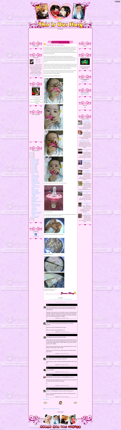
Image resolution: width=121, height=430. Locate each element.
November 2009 (34, 160)
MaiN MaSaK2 (34, 208)
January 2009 (34, 217)
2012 (32, 153)
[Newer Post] (45, 404)
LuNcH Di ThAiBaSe (35, 175)
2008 (32, 218)
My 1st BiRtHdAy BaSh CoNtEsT (86, 203)
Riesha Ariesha (69, 429)
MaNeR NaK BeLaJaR (35, 181)
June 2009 (34, 167)
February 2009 (34, 172)
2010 (32, 156)
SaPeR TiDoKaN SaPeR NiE (36, 201)
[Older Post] (75, 404)
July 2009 (33, 165)
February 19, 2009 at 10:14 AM (62, 371)
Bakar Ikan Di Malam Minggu (86, 171)
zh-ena (38, 59)
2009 (32, 157)
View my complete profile (35, 75)
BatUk (33, 188)
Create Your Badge (36, 236)
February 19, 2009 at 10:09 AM (62, 364)
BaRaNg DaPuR (34, 209)
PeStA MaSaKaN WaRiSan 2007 (86, 192)
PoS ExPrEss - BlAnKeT (36, 216)
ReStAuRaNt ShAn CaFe (36, 187)
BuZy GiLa (33, 210)
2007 (32, 220)
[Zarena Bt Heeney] (36, 235)
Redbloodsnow (49, 375)
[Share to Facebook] (61, 297)
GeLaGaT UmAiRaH (35, 177)
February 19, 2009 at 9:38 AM (61, 353)
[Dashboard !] (117, 1)
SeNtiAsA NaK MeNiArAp (36, 192)
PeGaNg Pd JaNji (34, 199)
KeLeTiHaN (34, 196)
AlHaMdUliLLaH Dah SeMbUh (35, 194)
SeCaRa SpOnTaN (35, 179)
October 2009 (34, 161)
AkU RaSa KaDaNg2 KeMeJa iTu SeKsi (86, 122)
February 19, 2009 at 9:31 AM (61, 331)
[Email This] (58, 297)
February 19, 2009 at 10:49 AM (62, 396)
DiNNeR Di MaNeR (35, 189)
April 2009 (34, 169)
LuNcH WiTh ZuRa (35, 191)
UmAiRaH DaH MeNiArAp (36, 204)
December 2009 (34, 159)
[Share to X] (60, 297)
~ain (47, 305)
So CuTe (33, 173)
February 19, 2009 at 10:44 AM (62, 385)
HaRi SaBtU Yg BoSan (35, 185)
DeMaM (86, 131)
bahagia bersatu (68, 299)
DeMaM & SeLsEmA (35, 197)
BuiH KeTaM (34, 200)
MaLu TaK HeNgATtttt (35, 176)
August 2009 (34, 164)
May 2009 (34, 168)
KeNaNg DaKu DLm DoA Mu (84, 140)
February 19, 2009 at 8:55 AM (61, 318)
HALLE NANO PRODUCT (86, 160)
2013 (32, 152)
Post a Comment (46, 399)
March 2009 (34, 171)
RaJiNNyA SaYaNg (35, 180)
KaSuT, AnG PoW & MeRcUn (37, 212)
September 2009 (35, 163)
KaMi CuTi (33, 203)
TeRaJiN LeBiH (86, 214)
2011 (32, 155)
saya (47, 367)
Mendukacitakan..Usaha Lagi (86, 150)
